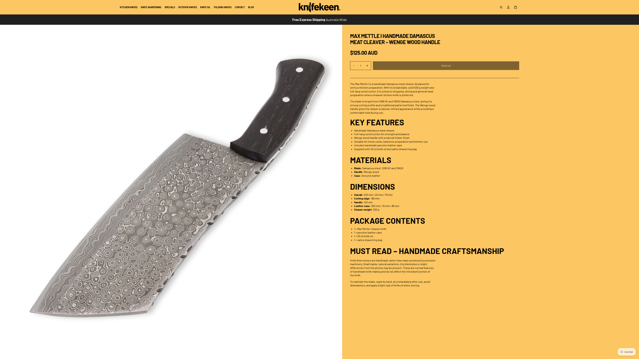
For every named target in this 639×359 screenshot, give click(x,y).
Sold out (446, 65)
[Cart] (515, 7)
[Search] (501, 7)
